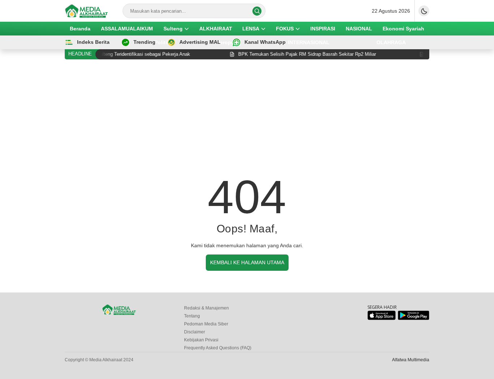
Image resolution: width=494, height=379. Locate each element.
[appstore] (381, 318)
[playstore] (413, 318)
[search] (256, 11)
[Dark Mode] (423, 10)
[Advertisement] (247, 119)
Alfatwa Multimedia (410, 359)
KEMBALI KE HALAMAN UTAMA (247, 262)
